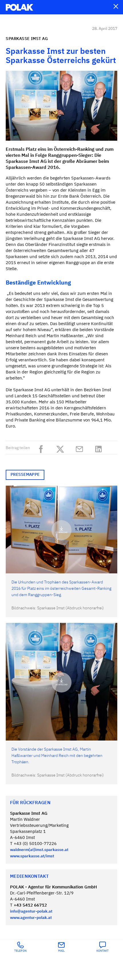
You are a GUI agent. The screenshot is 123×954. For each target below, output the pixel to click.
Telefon (20, 950)
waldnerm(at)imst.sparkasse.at (39, 850)
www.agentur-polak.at (31, 918)
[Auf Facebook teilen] (42, 448)
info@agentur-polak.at (31, 911)
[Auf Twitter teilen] (61, 448)
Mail (61, 950)
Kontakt (102, 950)
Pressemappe (25, 475)
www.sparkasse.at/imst (32, 856)
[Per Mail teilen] (81, 448)
